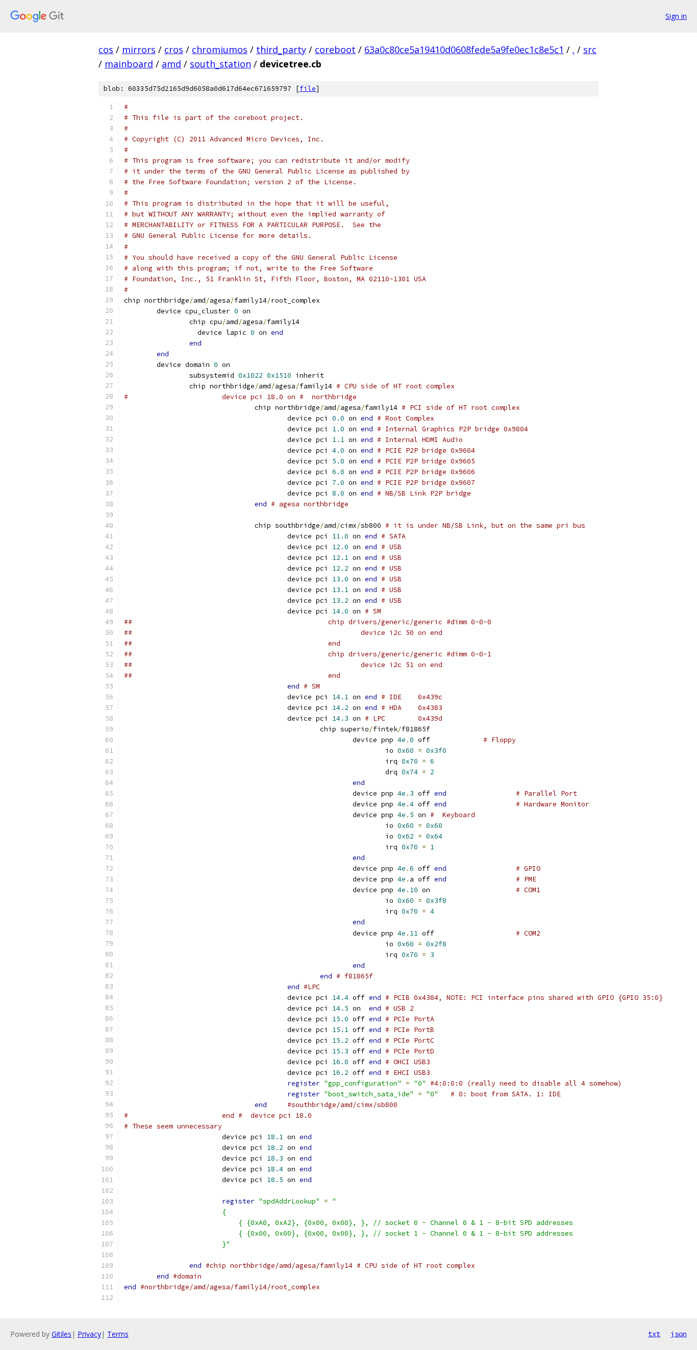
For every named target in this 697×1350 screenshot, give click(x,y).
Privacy (89, 1334)
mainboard (129, 64)
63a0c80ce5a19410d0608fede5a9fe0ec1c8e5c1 (464, 49)
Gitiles (61, 1334)
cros (173, 49)
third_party (281, 49)
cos (105, 49)
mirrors (139, 49)
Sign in (676, 16)
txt (654, 1333)
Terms (118, 1334)
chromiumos (219, 49)
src (589, 49)
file (308, 88)
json (678, 1333)
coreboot (335, 49)
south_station (220, 64)
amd (171, 64)
